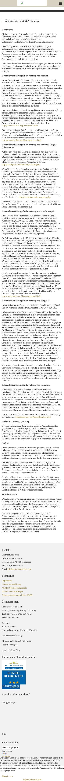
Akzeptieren (7, 776)
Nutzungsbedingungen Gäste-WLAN (17, 595)
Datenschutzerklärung (11, 584)
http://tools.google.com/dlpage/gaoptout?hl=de (21, 296)
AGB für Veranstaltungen (12, 591)
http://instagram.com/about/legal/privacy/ (33, 417)
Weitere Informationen (32, 780)
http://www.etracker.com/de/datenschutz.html (21, 140)
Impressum (7, 581)
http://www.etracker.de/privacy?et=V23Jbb (20, 126)
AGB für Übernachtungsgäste (14, 588)
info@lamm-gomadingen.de (19, 569)
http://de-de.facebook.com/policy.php (34, 197)
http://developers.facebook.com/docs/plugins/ (21, 164)
